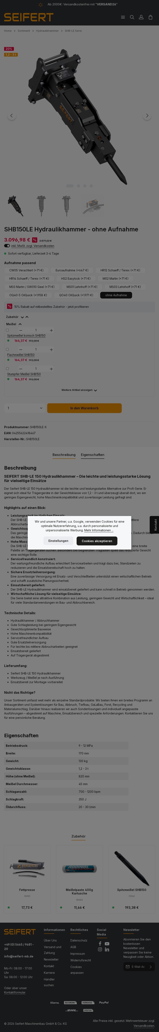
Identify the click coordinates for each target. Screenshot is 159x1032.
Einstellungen (58, 541)
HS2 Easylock (76, 278)
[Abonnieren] (151, 966)
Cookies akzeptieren (97, 541)
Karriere (49, 972)
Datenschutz (78, 940)
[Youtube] (107, 945)
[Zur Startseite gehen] (28, 17)
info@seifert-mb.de (18, 956)
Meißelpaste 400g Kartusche (79, 891)
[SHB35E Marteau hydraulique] (79, 115)
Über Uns (50, 940)
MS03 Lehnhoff (125, 287)
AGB (73, 947)
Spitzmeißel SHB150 (131, 890)
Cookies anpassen (77, 969)
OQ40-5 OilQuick (28, 295)
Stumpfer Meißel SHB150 (24, 374)
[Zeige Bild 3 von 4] (84, 185)
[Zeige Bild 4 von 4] (91, 185)
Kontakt (49, 966)
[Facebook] (100, 945)
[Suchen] (132, 17)
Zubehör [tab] (78, 836)
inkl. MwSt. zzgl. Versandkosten (32, 246)
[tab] (19, 316)
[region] (79, 129)
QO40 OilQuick (76, 295)
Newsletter (51, 959)
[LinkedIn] (107, 950)
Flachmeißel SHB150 (21, 354)
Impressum (77, 953)
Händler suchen (49, 982)
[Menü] (123, 17)
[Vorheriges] (11, 115)
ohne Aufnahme (116, 295)
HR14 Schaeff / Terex (29, 278)
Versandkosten (144, 1025)
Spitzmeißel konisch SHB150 (26, 335)
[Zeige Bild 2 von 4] (78, 185)
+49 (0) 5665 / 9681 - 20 (19, 946)
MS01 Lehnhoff (82, 287)
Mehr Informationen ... (98, 530)
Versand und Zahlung (52, 950)
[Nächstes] (147, 115)
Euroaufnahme (72, 270)
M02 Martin (116, 278)
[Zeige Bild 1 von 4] (69, 185)
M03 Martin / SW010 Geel (32, 287)
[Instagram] (100, 950)
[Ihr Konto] (141, 17)
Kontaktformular (14, 992)
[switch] (7, 245)
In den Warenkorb (84, 408)
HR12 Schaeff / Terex (120, 270)
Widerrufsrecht (80, 960)
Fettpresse (27, 890)
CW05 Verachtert (26, 270)
